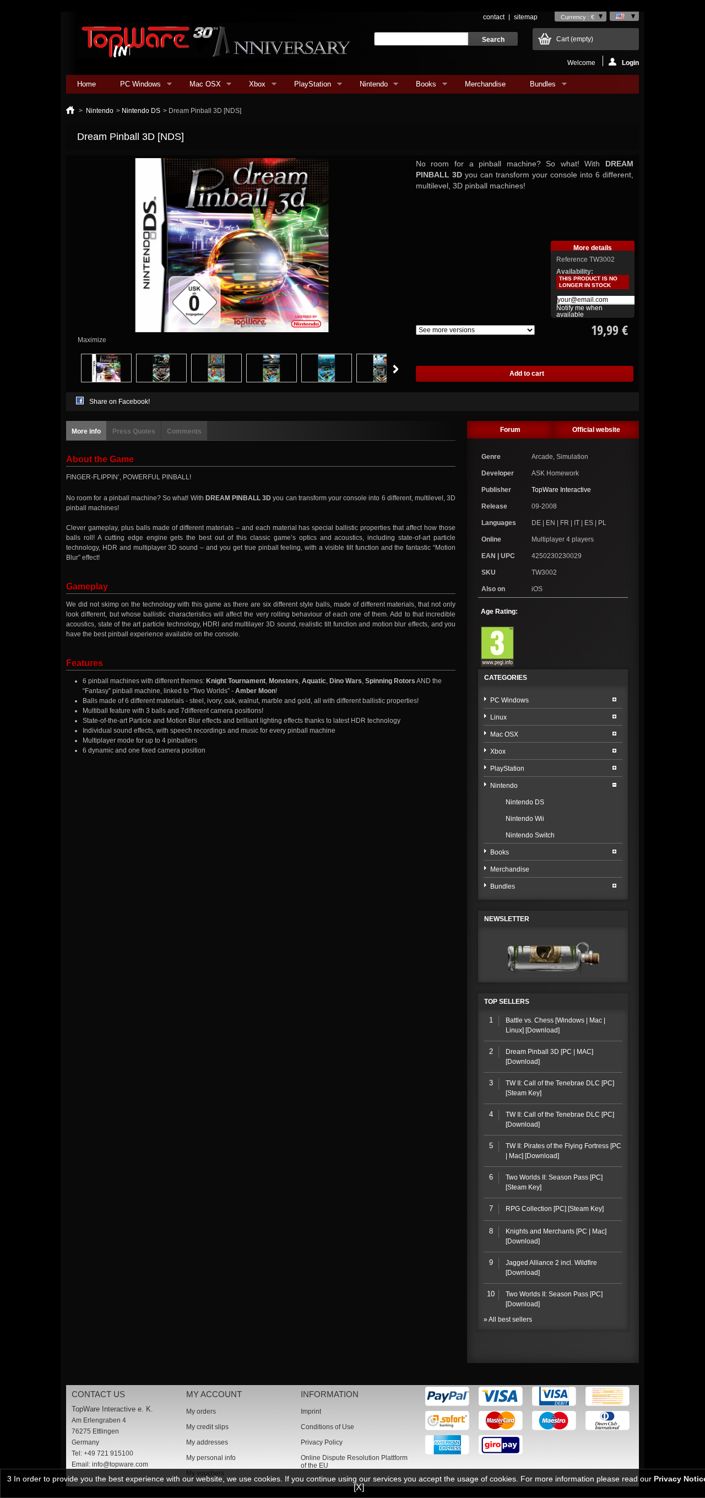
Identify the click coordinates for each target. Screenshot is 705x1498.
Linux (498, 717)
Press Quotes (133, 431)
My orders (201, 1411)
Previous (68, 369)
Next (395, 369)
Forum (510, 430)
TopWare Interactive (561, 490)
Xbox (251, 87)
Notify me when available (579, 311)
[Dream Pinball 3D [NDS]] (106, 380)
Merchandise (485, 84)
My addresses (207, 1442)
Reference (572, 259)
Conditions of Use (327, 1427)
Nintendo (368, 87)
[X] (359, 1487)
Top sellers (506, 1001)
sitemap (526, 17)
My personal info (211, 1458)
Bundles (537, 87)
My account (214, 1394)
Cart (574, 39)
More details (592, 248)
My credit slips (207, 1427)
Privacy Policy (322, 1442)
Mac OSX (199, 87)
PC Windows (135, 87)
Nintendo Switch (530, 835)
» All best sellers (508, 1319)
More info (86, 431)
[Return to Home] (70, 111)
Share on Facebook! (119, 401)
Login (630, 62)
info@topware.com (120, 1464)
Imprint (311, 1411)
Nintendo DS (141, 111)
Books (420, 87)
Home (86, 84)
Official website (596, 430)
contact (494, 17)
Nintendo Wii (525, 819)
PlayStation (307, 87)
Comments (184, 431)
